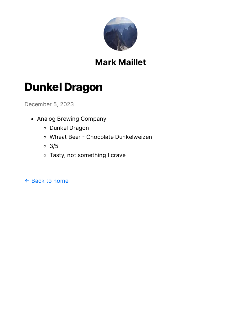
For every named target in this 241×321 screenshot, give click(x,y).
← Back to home (46, 180)
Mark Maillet (120, 62)
